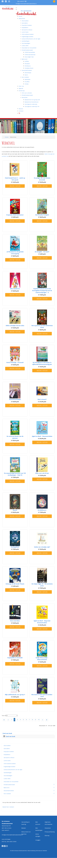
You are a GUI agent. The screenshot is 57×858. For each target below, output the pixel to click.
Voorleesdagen (8, 775)
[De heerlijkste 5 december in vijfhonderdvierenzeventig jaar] (42, 354)
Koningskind (15, 547)
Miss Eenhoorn (15, 288)
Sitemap (47, 835)
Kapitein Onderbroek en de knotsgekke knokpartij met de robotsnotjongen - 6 (42, 290)
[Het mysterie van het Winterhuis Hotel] (42, 317)
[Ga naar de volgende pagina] (42, 720)
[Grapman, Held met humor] (15, 206)
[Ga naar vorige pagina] (8, 720)
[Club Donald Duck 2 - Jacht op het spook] (15, 169)
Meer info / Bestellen (15, 186)
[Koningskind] (15, 538)
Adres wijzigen (37, 835)
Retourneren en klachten (26, 833)
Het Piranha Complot (42, 215)
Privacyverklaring (50, 832)
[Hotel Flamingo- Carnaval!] (15, 354)
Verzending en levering (25, 823)
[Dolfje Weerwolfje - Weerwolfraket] (42, 649)
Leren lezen (7, 760)
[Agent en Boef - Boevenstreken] (42, 427)
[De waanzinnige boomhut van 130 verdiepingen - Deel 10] (15, 464)
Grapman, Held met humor (15, 215)
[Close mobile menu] (16, 9)
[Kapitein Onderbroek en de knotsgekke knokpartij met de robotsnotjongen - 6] (42, 280)
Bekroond (6, 787)
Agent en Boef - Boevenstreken (42, 436)
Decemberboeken (9, 790)
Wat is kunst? (42, 399)
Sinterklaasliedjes (15, 399)
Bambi (15, 510)
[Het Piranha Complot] (42, 206)
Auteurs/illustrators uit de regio (13, 769)
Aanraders (7, 748)
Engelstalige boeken (9, 766)
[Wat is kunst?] (42, 390)
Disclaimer (48, 828)
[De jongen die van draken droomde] (42, 169)
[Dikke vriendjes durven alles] (15, 317)
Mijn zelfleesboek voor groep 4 (15, 694)
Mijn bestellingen (38, 829)
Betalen (23, 828)
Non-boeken (7, 793)
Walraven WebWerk (42, 850)
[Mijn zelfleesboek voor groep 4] (15, 686)
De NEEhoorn (42, 510)
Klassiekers (7, 754)
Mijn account (37, 823)
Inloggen (37, 840)
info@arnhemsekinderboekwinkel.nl (26, 3)
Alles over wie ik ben (42, 473)
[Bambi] (15, 501)
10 (38, 719)
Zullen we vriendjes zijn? (42, 547)
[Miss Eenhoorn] (15, 280)
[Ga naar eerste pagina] (4, 720)
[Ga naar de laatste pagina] (46, 720)
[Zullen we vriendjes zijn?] (42, 538)
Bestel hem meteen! (8, 807)
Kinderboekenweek (9, 784)
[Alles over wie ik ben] (42, 464)
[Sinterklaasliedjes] (15, 390)
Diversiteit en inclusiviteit (11, 781)
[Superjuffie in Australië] (15, 649)
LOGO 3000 (7, 778)
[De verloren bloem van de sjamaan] (15, 427)
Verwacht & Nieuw (9, 757)
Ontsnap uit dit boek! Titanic (15, 584)
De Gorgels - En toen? (42, 252)
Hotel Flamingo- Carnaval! (15, 362)
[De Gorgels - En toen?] (42, 243)
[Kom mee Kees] (15, 612)
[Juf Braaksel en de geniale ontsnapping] (15, 243)
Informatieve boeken (10, 763)
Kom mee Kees (15, 621)
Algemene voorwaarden (48, 823)
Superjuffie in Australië (14, 657)
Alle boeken (7, 745)
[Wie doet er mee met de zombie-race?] (42, 686)
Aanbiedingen (8, 772)
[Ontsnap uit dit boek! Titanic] (15, 575)
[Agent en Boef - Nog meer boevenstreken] (42, 612)
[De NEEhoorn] (42, 501)
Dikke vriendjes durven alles (15, 325)
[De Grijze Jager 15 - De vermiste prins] (42, 575)
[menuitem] (20, 16)
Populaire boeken (9, 751)
